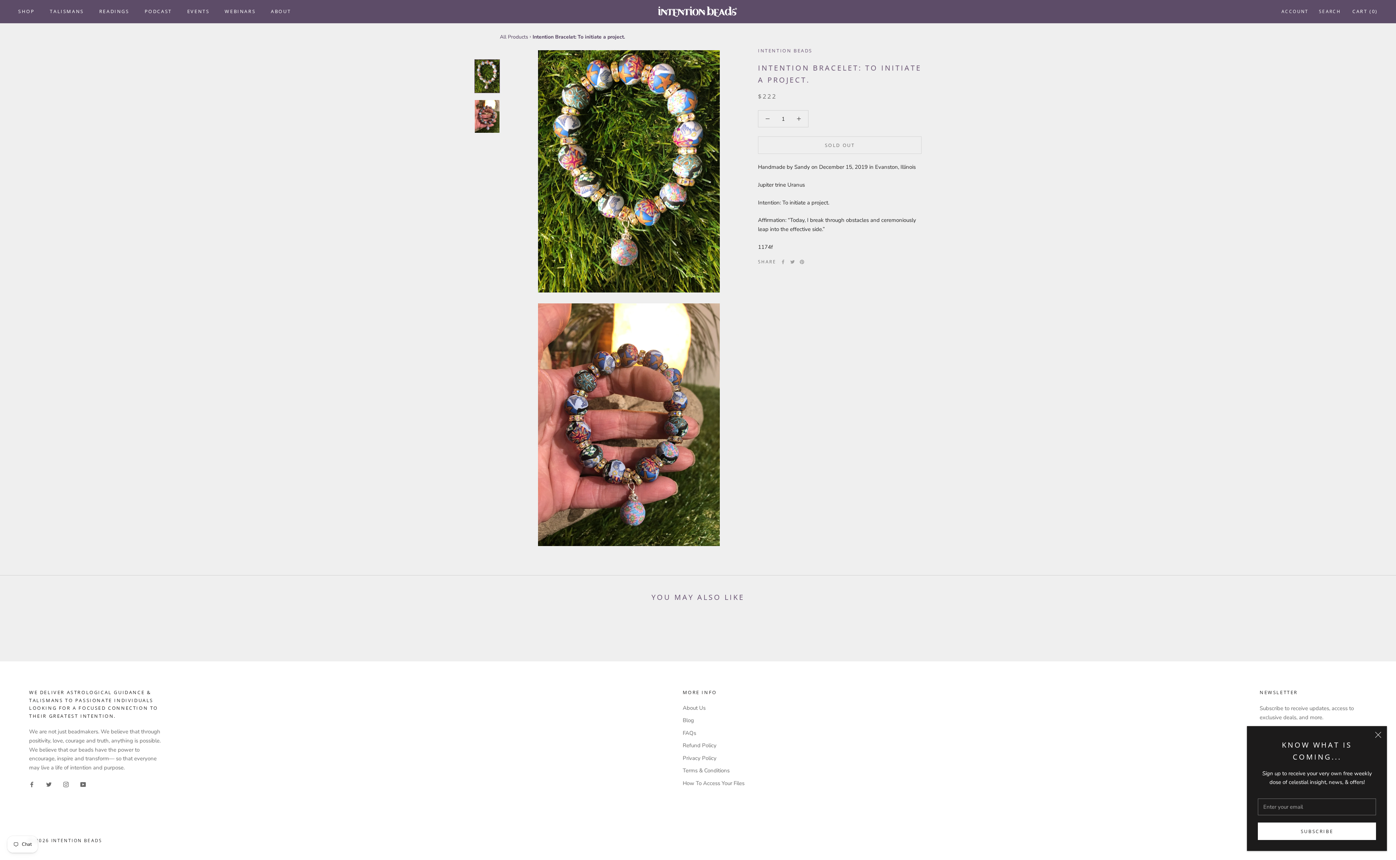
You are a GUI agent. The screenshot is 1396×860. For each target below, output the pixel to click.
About (281, 11)
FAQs (689, 733)
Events (198, 11)
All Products (514, 36)
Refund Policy (700, 745)
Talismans (67, 11)
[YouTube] (83, 784)
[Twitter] (792, 262)
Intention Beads (785, 50)
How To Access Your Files (714, 783)
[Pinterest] (802, 262)
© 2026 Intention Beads (66, 840)
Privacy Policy (700, 758)
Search (1330, 11)
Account (1295, 11)
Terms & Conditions (706, 770)
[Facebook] (783, 262)
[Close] (1378, 735)
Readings (114, 11)
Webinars (240, 11)
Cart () (1365, 11)
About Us (694, 708)
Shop (26, 11)
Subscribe (1317, 831)
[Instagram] (66, 784)
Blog (688, 720)
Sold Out (840, 145)
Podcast (158, 11)
